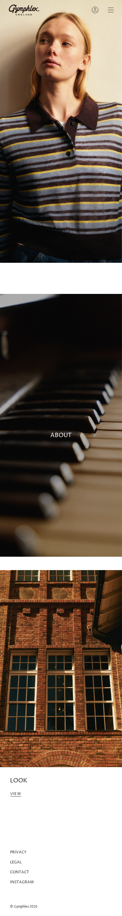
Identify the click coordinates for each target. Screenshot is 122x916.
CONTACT (19, 872)
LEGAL (16, 862)
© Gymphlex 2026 (23, 907)
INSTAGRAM (22, 882)
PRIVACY (18, 852)
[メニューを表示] (110, 10)
